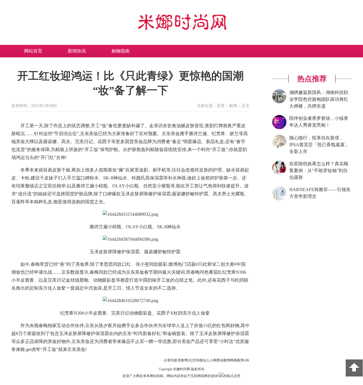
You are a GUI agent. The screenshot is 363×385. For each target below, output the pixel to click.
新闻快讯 (77, 51)
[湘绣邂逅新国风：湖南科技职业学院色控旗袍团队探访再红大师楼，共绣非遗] (279, 102)
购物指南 (120, 51)
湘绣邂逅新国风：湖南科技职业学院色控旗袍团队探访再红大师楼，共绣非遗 (318, 99)
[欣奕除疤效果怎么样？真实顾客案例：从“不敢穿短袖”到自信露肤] (279, 173)
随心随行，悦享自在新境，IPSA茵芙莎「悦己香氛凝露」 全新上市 (319, 144)
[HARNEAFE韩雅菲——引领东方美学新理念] (279, 199)
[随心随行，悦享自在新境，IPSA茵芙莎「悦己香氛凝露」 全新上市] (279, 148)
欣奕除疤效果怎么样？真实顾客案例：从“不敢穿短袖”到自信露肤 (318, 170)
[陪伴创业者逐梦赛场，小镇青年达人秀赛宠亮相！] (279, 128)
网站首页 (33, 51)
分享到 (169, 360)
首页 (221, 106)
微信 (202, 360)
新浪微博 (180, 360)
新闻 (233, 106)
